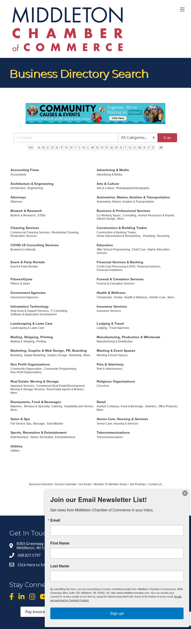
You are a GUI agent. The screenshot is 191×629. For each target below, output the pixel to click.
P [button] (107, 147)
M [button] (93, 147)
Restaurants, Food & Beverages (35, 402)
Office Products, (168, 406)
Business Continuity (23, 249)
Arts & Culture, (106, 188)
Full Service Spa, (21, 423)
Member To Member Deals (110, 484)
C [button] (48, 147)
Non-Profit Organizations (26, 372)
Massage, (39, 423)
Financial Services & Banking (120, 262)
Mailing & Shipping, (22, 341)
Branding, (16, 355)
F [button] (62, 147)
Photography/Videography (132, 188)
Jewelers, (151, 406)
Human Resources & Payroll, (156, 215)
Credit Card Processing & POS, (116, 266)
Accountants (18, 174)
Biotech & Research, (23, 215)
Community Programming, (60, 368)
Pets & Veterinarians (109, 368)
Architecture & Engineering (32, 184)
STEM (41, 215)
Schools (102, 253)
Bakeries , (16, 406)
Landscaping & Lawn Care (31, 323)
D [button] (53, 147)
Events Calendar (65, 484)
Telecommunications (113, 432)
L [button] (88, 147)
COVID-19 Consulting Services (34, 245)
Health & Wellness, (136, 297)
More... (121, 218)
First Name (59, 543)
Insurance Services (112, 306)
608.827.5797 (29, 555)
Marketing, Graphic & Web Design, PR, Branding (48, 350)
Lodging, (102, 328)
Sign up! (117, 613)
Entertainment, (19, 437)
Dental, (118, 297)
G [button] (66, 147)
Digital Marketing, (35, 355)
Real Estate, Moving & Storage (34, 381)
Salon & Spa (20, 419)
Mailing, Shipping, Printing (31, 337)
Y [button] (149, 147)
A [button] (39, 147)
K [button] (84, 147)
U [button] (130, 147)
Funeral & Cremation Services (120, 279)
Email (55, 520)
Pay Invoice (35, 611)
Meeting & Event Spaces (116, 350)
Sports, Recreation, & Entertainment (52, 437)
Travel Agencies (119, 328)
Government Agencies (28, 293)
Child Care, (139, 249)
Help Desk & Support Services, (29, 311)
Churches (103, 385)
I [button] (75, 147)
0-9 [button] (31, 147)
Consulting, (130, 215)
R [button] (116, 147)
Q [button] (112, 147)
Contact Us (155, 484)
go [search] (169, 137)
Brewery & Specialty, (37, 406)
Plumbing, (149, 236)
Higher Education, (158, 249)
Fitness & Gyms (20, 283)
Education (105, 245)
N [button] (97, 147)
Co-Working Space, (109, 215)
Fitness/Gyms (21, 279)
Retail (101, 402)
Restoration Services (23, 236)
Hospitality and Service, (79, 406)
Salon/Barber (55, 423)
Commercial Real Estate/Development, (60, 385)
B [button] (43, 147)
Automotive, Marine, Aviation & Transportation (133, 197)
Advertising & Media (113, 170)
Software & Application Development (33, 314)
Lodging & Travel (110, 323)
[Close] (185, 493)
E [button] (57, 147)
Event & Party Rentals (27, 262)
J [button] (79, 147)
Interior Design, (106, 218)
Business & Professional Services (123, 211)
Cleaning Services (24, 228)
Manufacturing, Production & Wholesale (128, 337)
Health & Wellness (111, 293)
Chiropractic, (105, 297)
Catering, (57, 406)
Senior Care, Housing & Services (122, 419)
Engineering (35, 188)
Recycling (163, 236)
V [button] (135, 147)
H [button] (71, 147)
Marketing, (75, 355)
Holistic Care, (157, 297)
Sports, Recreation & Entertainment (38, 432)
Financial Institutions (110, 270)
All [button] (161, 147)
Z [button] (153, 147)
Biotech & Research (26, 211)
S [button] (121, 147)
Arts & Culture (108, 184)
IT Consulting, (59, 311)
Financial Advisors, (149, 266)
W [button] (139, 147)
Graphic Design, (57, 355)
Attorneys (18, 197)
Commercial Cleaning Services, (30, 232)
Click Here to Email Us (37, 564)
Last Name (59, 566)
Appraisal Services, (22, 385)
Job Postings (138, 484)
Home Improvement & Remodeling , (119, 236)
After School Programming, (114, 249)
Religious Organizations (116, 381)
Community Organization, (26, 368)
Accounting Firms (24, 170)
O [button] (102, 147)
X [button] (144, 147)
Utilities (16, 446)
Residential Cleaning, (65, 232)
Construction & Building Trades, (117, 232)
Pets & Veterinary (110, 364)
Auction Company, (108, 406)
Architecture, (18, 188)
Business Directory (41, 484)
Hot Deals (85, 484)
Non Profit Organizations (30, 364)
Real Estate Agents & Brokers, (65, 389)
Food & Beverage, (132, 406)
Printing (41, 341)
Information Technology (29, 306)
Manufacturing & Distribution (115, 341)
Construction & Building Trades (122, 228)
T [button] (125, 147)
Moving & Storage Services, (27, 389)
